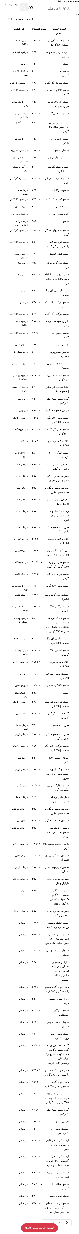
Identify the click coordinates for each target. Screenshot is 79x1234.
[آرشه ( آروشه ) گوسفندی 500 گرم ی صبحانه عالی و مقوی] (39, 1161)
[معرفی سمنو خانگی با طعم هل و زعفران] (39, 478)
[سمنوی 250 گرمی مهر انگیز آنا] (39, 858)
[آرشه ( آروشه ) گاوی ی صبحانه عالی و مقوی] (39, 1145)
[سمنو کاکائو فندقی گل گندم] (39, 92)
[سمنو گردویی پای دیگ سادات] (39, 293)
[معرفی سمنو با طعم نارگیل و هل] (39, 502)
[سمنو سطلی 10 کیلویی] (39, 1186)
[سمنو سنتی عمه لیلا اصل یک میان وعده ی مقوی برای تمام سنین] (39, 939)
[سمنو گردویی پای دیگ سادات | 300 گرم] (39, 704)
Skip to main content (68, 1)
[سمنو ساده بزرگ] (39, 114)
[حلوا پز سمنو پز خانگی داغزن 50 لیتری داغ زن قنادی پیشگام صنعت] (39, 971)
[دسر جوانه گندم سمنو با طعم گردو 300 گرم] (39, 989)
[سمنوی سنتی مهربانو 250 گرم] (39, 676)
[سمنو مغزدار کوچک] (39, 158)
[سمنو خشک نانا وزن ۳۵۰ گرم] (39, 377)
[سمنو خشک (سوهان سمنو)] (39, 366)
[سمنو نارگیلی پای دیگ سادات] (39, 304)
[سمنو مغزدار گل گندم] (39, 83)
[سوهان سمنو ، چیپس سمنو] (39, 953)
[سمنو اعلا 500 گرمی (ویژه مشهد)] (39, 104)
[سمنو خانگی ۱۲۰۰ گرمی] (39, 455)
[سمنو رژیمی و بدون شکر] (39, 141)
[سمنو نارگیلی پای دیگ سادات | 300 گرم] (39, 748)
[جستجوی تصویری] (30, 7)
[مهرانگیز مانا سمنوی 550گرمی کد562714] (39, 553)
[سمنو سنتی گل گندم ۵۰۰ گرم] (39, 432)
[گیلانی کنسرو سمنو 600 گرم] (39, 443)
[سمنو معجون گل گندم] (39, 335)
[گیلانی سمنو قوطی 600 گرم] (39, 664)
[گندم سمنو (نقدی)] (39, 214)
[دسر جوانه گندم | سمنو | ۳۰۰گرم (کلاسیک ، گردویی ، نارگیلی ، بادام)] (39, 897)
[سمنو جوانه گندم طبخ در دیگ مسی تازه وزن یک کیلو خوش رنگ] (39, 1208)
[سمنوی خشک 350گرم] (39, 820)
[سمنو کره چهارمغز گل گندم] (39, 232)
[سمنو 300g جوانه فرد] (39, 685)
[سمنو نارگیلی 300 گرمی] (39, 609)
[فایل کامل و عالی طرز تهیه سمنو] (39, 799)
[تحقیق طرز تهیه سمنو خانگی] (39, 869)
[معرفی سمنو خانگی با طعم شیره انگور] (39, 490)
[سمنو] (39, 64)
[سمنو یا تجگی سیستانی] (39, 1013)
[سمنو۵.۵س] (39, 206)
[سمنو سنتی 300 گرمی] (39, 586)
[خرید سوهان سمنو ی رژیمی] (39, 54)
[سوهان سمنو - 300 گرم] (39, 760)
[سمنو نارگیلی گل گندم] (39, 314)
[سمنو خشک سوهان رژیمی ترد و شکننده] (39, 925)
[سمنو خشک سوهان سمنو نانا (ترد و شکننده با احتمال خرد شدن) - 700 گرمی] (39, 625)
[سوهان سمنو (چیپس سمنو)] (39, 1024)
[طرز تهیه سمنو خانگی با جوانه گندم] (39, 529)
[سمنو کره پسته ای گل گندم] (39, 181)
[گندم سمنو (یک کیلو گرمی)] (39, 716)
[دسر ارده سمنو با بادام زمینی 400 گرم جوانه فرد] (39, 279)
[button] (12, 7)
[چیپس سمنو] (39, 344)
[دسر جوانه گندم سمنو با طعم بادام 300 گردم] (39, 1072)
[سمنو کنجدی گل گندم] (39, 199)
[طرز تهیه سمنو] (39, 726)
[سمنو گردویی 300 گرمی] (39, 652)
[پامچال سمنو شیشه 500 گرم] (39, 846)
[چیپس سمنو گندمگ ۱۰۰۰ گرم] (39, 169)
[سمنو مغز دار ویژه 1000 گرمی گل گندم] (39, 564)
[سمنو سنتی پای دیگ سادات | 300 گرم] (39, 420)
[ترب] (74, 7)
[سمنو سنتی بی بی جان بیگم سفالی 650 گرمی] (39, 127)
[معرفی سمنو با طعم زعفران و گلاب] (39, 467)
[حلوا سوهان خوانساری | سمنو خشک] (39, 389)
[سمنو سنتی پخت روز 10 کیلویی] (39, 1036)
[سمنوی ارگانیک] (39, 191)
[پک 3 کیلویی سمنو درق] (39, 1001)
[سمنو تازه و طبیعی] (39, 1196)
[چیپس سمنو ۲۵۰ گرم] (39, 410)
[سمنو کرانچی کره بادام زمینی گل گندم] (39, 244)
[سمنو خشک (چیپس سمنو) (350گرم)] (39, 43)
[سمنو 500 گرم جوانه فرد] (39, 265)
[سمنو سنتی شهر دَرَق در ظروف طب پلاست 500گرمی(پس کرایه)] (39, 1098)
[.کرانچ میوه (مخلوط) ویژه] (39, 323)
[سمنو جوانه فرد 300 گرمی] (39, 576)
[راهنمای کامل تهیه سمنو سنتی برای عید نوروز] (39, 516)
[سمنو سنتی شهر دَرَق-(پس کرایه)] (39, 1175)
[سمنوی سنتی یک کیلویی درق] (39, 1131)
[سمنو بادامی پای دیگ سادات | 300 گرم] (39, 641)
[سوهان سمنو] (39, 150)
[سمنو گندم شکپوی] (39, 254)
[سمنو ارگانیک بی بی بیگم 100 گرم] (39, 788)
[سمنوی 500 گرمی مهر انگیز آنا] (39, 597)
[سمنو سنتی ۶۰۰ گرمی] (39, 73)
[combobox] (51, 9)
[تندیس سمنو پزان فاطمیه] (39, 354)
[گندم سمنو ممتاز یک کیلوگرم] (39, 401)
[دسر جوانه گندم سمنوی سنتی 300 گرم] (39, 1084)
